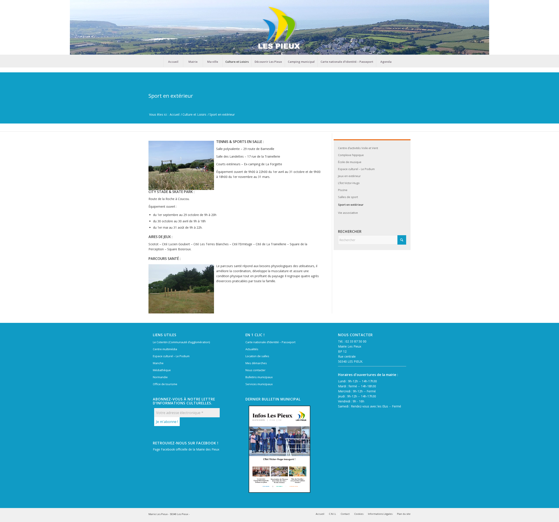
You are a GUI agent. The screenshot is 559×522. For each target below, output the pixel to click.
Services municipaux (259, 384)
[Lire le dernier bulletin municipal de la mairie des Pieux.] (279, 449)
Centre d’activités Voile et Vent (358, 148)
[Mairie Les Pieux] (279, 28)
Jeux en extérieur (349, 176)
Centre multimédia (165, 349)
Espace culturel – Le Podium (356, 169)
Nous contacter (255, 370)
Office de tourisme (165, 384)
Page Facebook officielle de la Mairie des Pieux (186, 449)
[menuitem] (173, 61)
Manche (158, 363)
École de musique (349, 162)
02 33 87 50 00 (355, 341)
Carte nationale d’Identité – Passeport (270, 342)
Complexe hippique (351, 155)
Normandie (160, 377)
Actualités (251, 349)
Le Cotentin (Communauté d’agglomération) (181, 342)
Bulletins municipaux (259, 377)
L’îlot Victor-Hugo (349, 183)
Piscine (342, 190)
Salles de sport (348, 197)
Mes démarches (256, 363)
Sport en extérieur (170, 95)
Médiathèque (162, 370)
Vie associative (348, 213)
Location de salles (257, 356)
